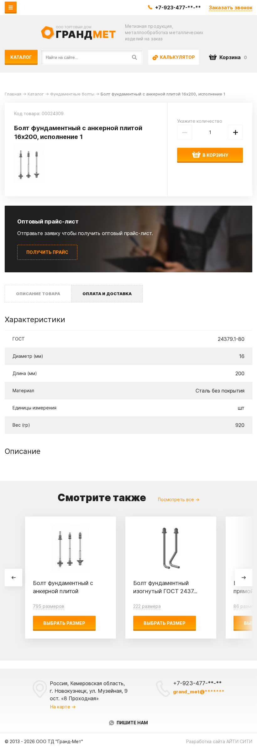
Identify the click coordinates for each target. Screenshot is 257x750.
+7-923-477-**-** (178, 7)
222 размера (147, 606)
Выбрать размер (64, 623)
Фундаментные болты (72, 93)
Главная (13, 93)
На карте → (63, 707)
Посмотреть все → (178, 499)
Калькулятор (177, 57)
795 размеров (48, 606)
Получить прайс (47, 252)
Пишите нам (132, 722)
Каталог (21, 57)
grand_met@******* (198, 692)
